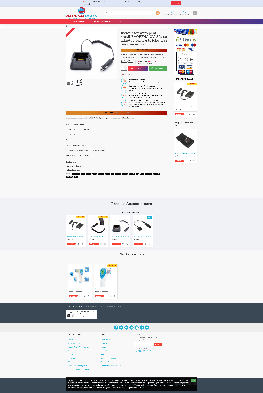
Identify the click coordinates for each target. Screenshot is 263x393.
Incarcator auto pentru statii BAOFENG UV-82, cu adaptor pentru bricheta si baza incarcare (121, 236)
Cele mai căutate (93, 306)
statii (94, 174)
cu (112, 174)
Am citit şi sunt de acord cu (146, 350)
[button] (184, 118)
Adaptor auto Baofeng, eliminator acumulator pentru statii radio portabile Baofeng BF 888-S (98, 236)
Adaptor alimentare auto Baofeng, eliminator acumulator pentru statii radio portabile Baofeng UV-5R (186, 107)
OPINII (119, 113)
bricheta (131, 174)
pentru (89, 174)
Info (127, 113)
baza (141, 174)
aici (143, 388)
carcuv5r (157, 174)
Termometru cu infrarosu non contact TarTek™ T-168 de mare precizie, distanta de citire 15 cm (106, 289)
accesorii (69, 176)
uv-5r (107, 174)
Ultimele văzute (74, 306)
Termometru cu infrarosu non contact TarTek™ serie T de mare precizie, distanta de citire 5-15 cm (80, 289)
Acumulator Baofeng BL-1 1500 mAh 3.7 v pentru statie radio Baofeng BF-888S (186, 153)
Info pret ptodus (143, 50)
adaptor (118, 174)
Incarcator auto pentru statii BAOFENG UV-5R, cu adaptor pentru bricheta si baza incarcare (85, 311)
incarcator (76, 174)
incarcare (149, 174)
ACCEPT (193, 380)
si (137, 174)
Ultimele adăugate (114, 306)
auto (82, 174)
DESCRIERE (108, 113)
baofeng (101, 174)
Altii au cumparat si (185, 79)
